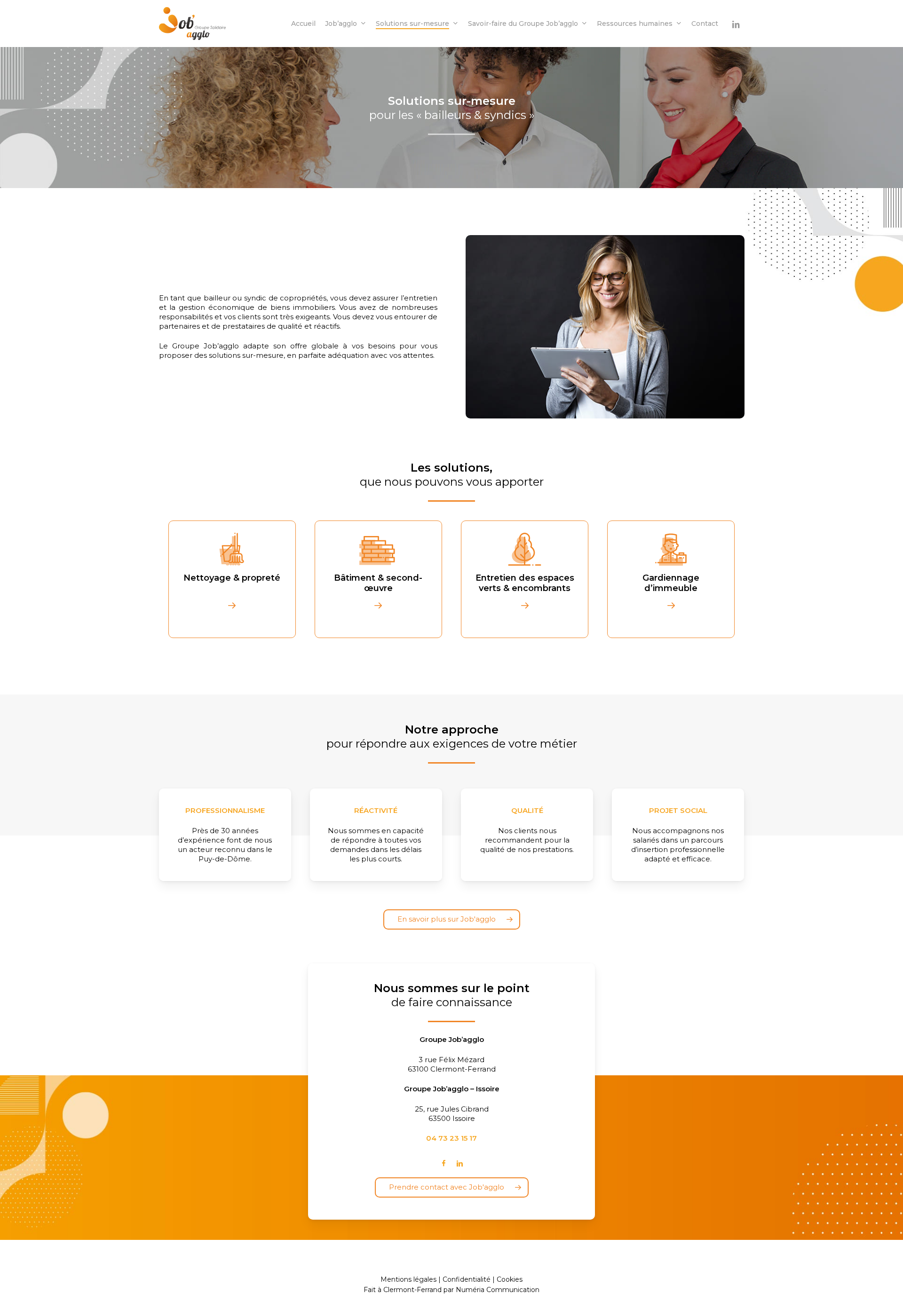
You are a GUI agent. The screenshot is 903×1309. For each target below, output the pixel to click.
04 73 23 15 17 (451, 1138)
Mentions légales (408, 1279)
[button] (451, 919)
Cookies (510, 1279)
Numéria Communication (497, 1289)
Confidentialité (467, 1279)
